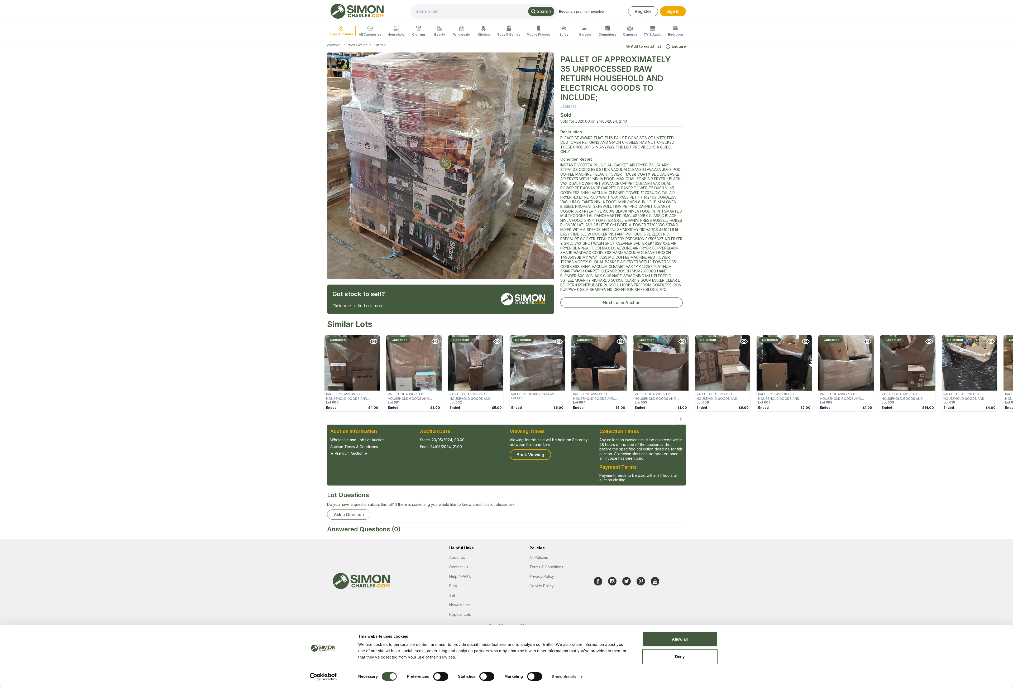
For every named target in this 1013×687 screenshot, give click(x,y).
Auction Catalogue (357, 45)
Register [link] (643, 11)
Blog (453, 586)
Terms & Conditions (546, 567)
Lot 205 (380, 45)
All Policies (538, 557)
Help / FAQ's (460, 576)
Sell (452, 595)
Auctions (334, 45)
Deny (680, 656)
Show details (564, 676)
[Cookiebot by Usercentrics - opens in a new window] (323, 677)
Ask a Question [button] (349, 514)
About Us (457, 557)
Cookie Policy (541, 586)
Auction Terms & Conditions (354, 446)
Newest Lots (460, 605)
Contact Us (458, 567)
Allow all (680, 639)
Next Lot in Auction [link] (622, 302)
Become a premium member (582, 11)
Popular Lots (460, 614)
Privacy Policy (541, 576)
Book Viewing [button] (530, 454)
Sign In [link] (673, 11)
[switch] (440, 676)
